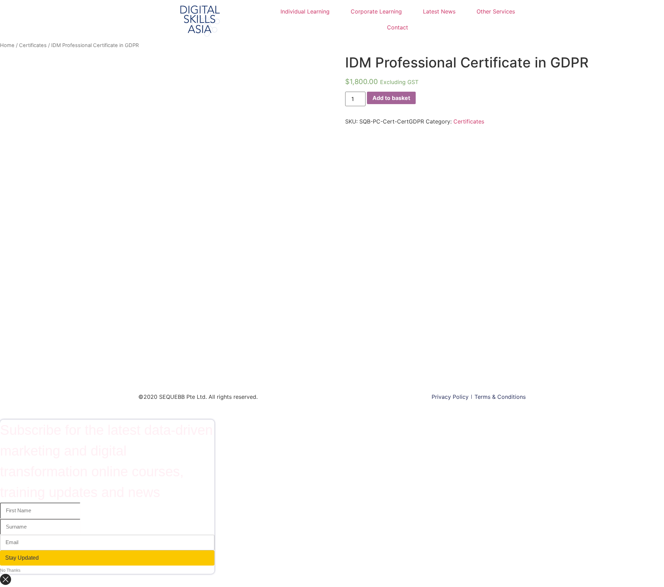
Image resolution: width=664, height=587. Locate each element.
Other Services (496, 11)
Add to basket (391, 97)
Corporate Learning (376, 11)
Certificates (33, 45)
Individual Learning (305, 11)
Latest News (439, 11)
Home (7, 45)
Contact (397, 27)
